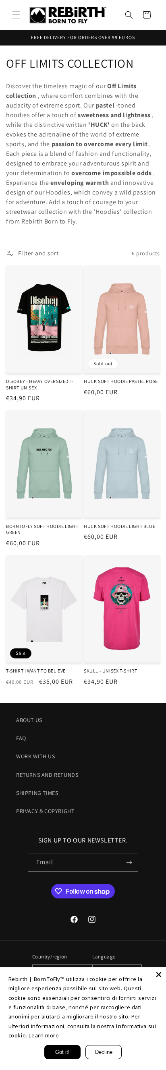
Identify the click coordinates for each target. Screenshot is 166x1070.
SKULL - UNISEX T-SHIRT (110, 671)
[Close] (159, 975)
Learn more (44, 1035)
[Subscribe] (129, 862)
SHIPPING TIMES (37, 793)
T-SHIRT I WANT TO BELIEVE (36, 671)
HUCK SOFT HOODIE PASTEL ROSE (121, 381)
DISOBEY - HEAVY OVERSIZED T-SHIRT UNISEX (40, 384)
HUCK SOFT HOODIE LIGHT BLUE (119, 526)
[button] (16, 15)
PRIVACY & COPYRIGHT (45, 811)
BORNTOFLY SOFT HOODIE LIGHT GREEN (42, 529)
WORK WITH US (35, 756)
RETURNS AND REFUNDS (47, 774)
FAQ (21, 738)
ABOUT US (29, 720)
